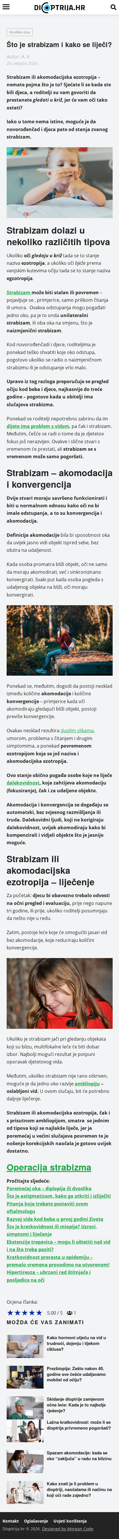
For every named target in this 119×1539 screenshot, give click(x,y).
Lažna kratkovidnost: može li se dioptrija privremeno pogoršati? (79, 1425)
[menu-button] (6, 7)
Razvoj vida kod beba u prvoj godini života (55, 1219)
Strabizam (19, 292)
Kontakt (11, 1521)
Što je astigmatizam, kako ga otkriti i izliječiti (59, 1196)
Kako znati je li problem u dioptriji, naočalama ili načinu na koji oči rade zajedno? (79, 1489)
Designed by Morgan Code (67, 1528)
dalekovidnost (23, 783)
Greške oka (19, 32)
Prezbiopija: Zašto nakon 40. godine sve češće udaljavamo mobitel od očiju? (76, 1374)
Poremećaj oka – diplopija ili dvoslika (49, 1188)
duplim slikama (77, 730)
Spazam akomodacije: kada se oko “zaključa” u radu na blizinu (79, 1455)
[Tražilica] (113, 7)
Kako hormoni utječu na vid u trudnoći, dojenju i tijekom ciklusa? (76, 1343)
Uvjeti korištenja (70, 1521)
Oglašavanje (36, 1521)
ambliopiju (87, 1083)
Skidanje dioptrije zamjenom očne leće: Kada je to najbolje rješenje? (76, 1405)
